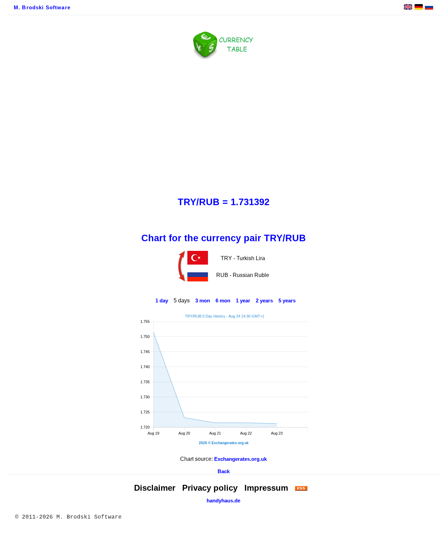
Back (224, 471)
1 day (161, 300)
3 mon (202, 300)
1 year (243, 300)
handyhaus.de (223, 500)
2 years (264, 300)
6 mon (223, 300)
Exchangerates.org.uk (240, 459)
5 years (287, 300)
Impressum (266, 487)
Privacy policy (210, 487)
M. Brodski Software (42, 7)
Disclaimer (154, 487)
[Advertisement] (223, 126)
